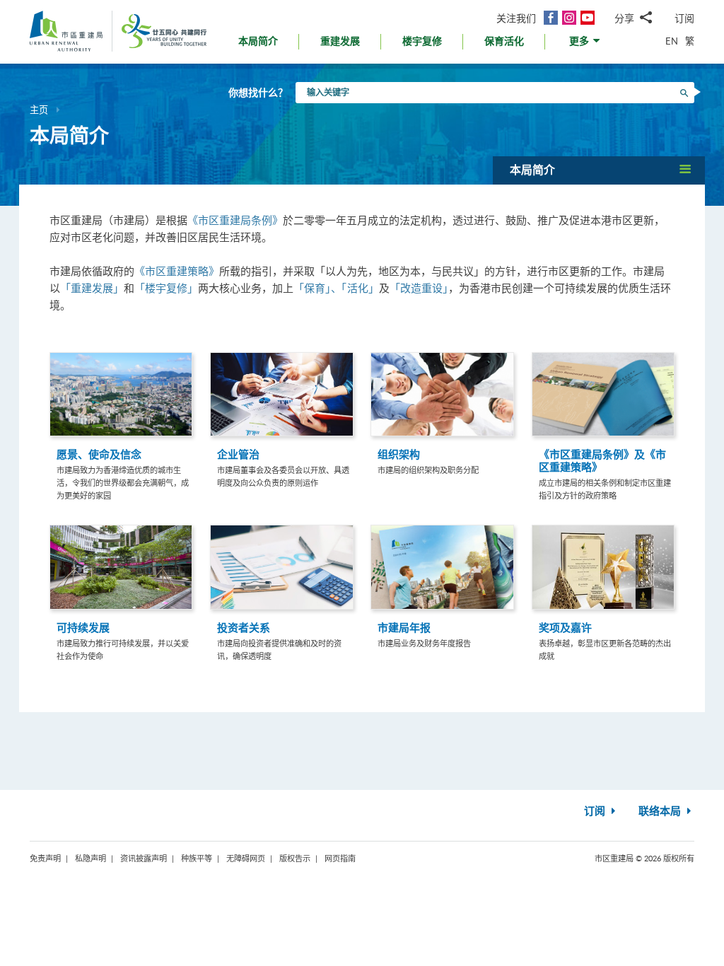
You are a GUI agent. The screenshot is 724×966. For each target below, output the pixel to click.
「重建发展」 (92, 288)
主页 (39, 109)
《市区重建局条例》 (235, 220)
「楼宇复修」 (166, 288)
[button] (586, 45)
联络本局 (661, 811)
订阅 (684, 18)
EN (671, 41)
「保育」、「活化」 (336, 288)
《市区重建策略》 (176, 271)
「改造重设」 (419, 288)
